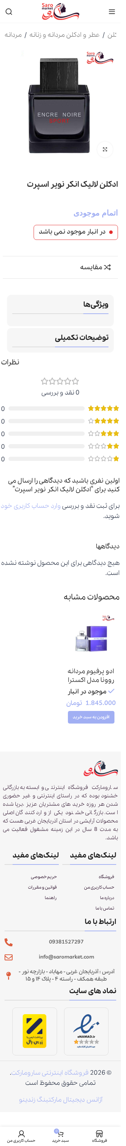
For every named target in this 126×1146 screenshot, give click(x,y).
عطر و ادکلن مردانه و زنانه (64, 35)
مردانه (13, 35)
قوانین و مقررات (42, 887)
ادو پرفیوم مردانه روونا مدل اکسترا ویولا (91, 680)
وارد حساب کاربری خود (31, 506)
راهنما (51, 898)
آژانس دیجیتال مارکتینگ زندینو (60, 1099)
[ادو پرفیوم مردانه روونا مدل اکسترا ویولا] (91, 638)
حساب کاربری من (99, 887)
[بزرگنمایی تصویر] (105, 149)
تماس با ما (105, 908)
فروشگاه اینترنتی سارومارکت (50, 1072)
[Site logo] (60, 10)
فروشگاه (106, 877)
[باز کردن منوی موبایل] (112, 12)
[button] (91, 717)
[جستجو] (9, 12)
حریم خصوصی (44, 877)
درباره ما (107, 898)
